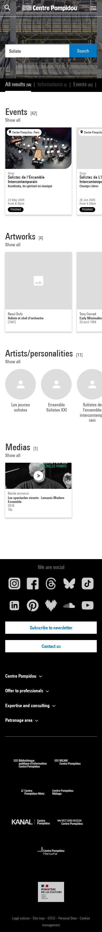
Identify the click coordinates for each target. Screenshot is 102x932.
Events (83, 84)
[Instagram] (14, 585)
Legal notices (21, 918)
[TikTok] (87, 585)
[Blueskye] (69, 585)
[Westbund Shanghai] (74, 826)
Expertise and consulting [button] (28, 705)
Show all (13, 120)
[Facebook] (33, 585)
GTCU (52, 918)
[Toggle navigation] (93, 8)
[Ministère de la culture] (51, 892)
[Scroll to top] (90, 920)
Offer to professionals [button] (24, 690)
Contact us (51, 646)
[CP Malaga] (66, 796)
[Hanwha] (51, 856)
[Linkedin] (14, 607)
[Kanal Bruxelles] (35, 826)
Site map (39, 918)
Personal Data (67, 918)
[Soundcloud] (69, 607)
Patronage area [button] (19, 720)
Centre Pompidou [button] (21, 676)
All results (18, 84)
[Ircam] (71, 766)
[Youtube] (87, 607)
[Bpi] (34, 766)
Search (83, 51)
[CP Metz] (36, 796)
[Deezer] (51, 607)
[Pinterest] (33, 607)
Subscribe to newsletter (51, 627)
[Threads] (51, 585)
